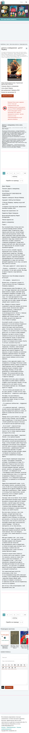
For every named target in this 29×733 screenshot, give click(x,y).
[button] (3, 665)
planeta (3, 2)
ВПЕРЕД (15, 176)
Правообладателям (11, 727)
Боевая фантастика (10, 83)
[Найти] (26, 2)
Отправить (9, 687)
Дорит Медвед (9, 88)
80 (25, 173)
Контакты (3, 727)
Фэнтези (10, 84)
